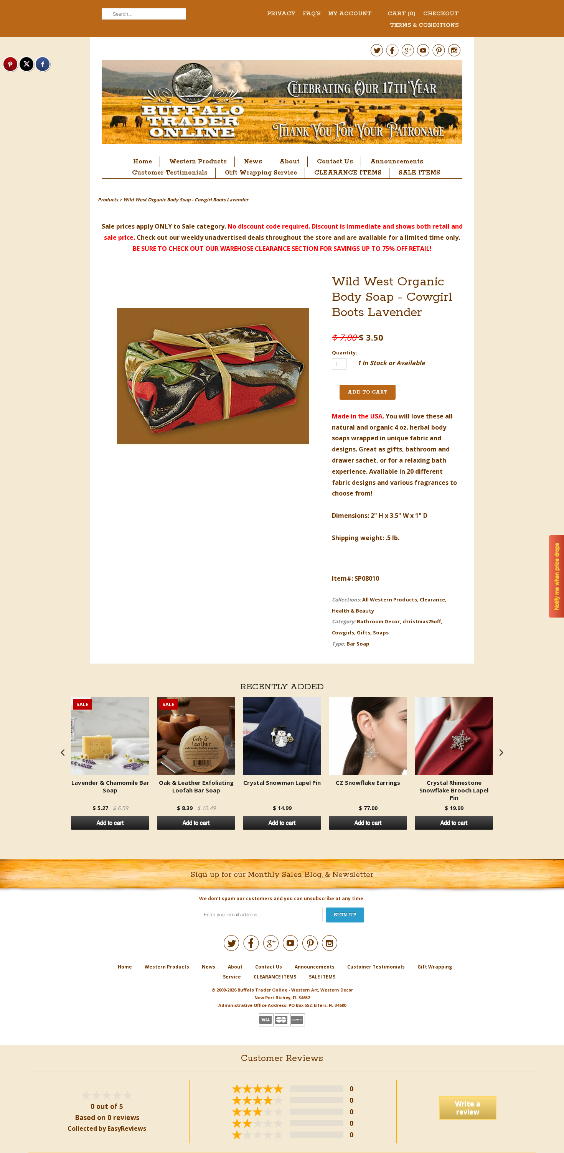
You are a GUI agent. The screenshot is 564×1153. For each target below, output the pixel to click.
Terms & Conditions (424, 25)
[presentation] (63, 752)
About (289, 162)
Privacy (281, 13)
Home (142, 162)
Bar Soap (357, 643)
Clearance (432, 599)
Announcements (396, 162)
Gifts (363, 632)
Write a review (467, 1107)
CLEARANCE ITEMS (347, 173)
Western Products (198, 162)
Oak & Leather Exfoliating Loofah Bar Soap (196, 786)
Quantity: (344, 352)
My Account (349, 13)
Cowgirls (343, 632)
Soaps (381, 632)
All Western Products (389, 599)
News (253, 162)
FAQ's (311, 13)
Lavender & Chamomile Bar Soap (110, 786)
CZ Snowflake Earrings (368, 782)
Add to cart (110, 823)
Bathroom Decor (378, 621)
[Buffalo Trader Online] (282, 104)
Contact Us (335, 162)
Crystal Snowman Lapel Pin (282, 782)
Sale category (203, 226)
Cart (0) (402, 13)
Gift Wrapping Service (261, 173)
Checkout (440, 13)
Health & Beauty (353, 610)
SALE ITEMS (419, 173)
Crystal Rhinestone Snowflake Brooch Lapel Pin (453, 790)
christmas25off (421, 621)
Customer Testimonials (170, 173)
